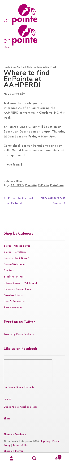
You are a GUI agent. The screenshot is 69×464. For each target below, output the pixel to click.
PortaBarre (57, 185)
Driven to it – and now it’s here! (18, 200)
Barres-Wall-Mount (15, 264)
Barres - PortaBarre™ (16, 252)
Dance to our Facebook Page (20, 407)
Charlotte (31, 185)
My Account (11, 458)
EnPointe (43, 185)
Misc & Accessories (15, 301)
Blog (19, 181)
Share (7, 419)
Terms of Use (20, 445)
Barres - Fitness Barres (17, 246)
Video (7, 399)
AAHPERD (17, 185)
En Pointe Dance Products (19, 387)
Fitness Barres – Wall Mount (20, 283)
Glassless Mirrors (13, 295)
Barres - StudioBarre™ (16, 258)
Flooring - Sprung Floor (17, 289)
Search (34, 458)
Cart (53, 456)
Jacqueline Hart (46, 67)
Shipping (45, 441)
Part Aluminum (13, 308)
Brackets (9, 270)
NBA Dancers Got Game (52, 200)
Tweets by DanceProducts (19, 334)
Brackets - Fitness (14, 277)
